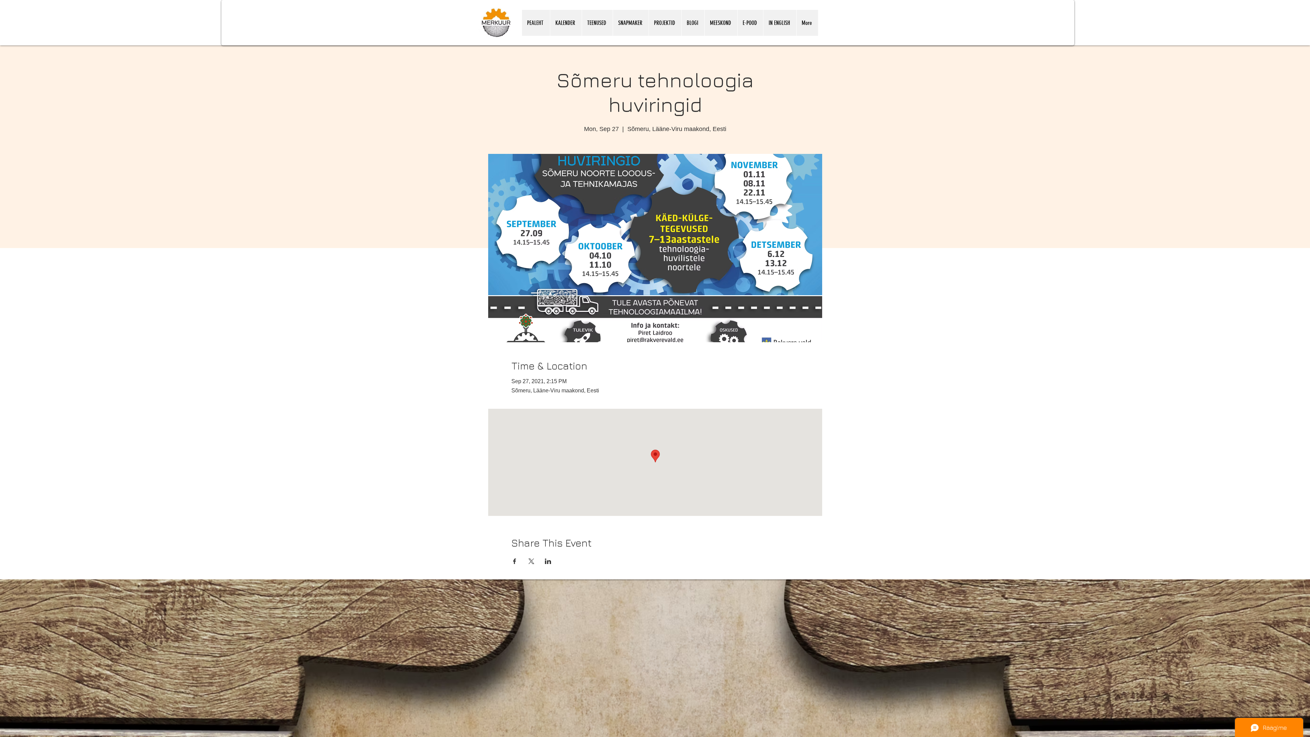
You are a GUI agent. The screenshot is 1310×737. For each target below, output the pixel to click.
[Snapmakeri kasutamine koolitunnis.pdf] (796, 635)
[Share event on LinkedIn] (548, 561)
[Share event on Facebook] (514, 561)
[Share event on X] (531, 561)
